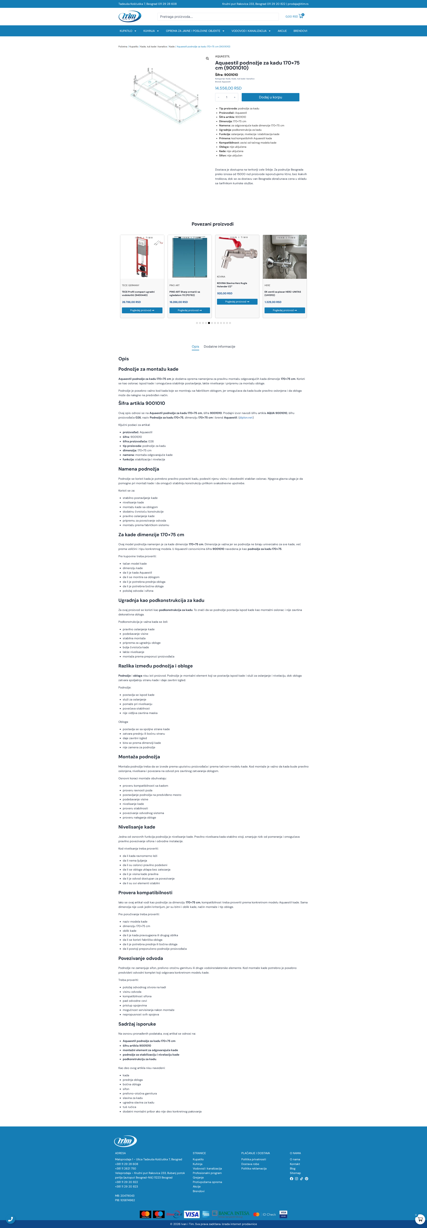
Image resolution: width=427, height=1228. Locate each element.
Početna (122, 46)
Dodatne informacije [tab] (219, 347)
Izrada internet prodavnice (239, 1224)
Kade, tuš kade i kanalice (153, 46)
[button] (207, 59)
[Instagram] (296, 1178)
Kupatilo (126, 31)
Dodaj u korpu (270, 97)
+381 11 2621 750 (125, 1168)
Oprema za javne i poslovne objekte (193, 31)
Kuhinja (149, 31)
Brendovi (300, 31)
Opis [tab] (195, 347)
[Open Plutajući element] (10, 1219)
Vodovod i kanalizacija (249, 31)
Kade (172, 46)
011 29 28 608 (167, 4)
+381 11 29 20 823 (126, 1186)
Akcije (282, 31)
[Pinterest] (306, 1178)
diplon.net (246, 417)
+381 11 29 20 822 (126, 1182)
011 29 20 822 (276, 4)
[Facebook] (291, 1178)
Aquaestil (226, 82)
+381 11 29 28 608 (126, 1164)
